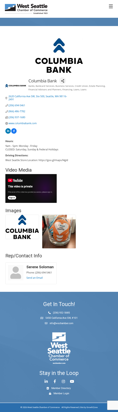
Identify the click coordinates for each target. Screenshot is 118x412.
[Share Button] (62, 80)
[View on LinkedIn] (8, 132)
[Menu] (111, 6)
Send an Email (34, 277)
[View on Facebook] (14, 132)
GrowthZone (92, 407)
